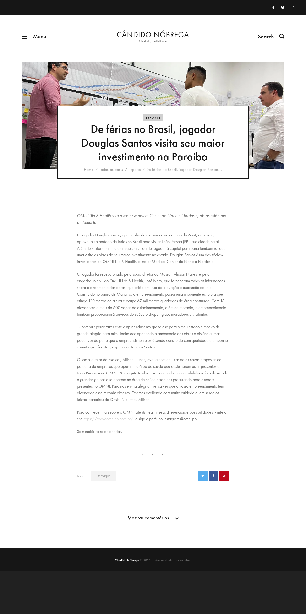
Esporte (153, 118)
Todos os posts (111, 169)
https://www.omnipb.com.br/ (108, 419)
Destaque (103, 475)
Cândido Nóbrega (127, 560)
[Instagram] (292, 7)
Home (89, 169)
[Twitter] (283, 7)
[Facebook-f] (273, 7)
